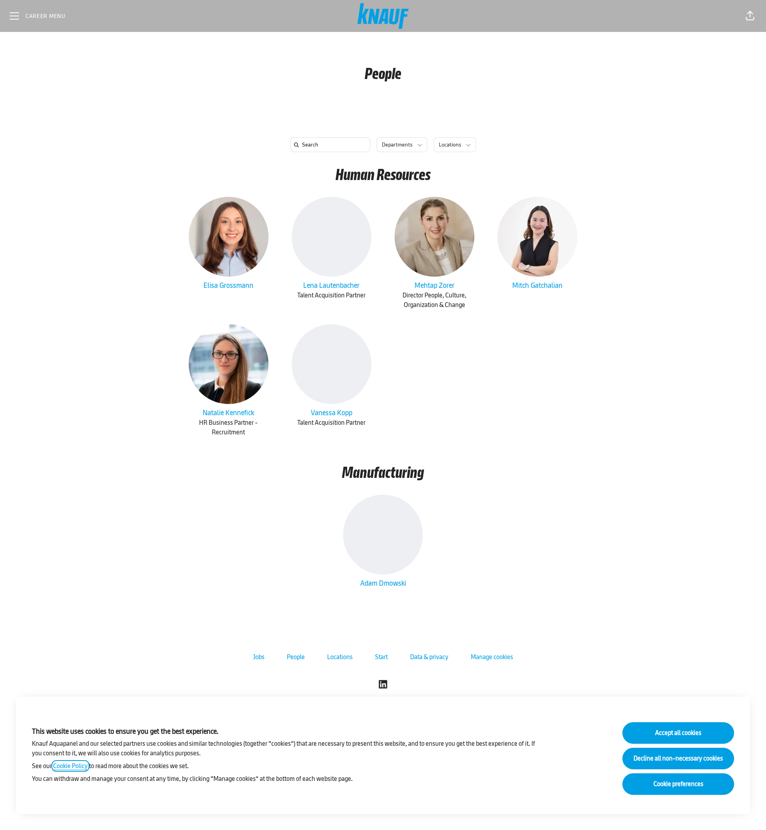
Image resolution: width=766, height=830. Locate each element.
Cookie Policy (70, 766)
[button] (750, 16)
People (296, 657)
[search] (332, 145)
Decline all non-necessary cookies (678, 758)
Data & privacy (429, 657)
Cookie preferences (678, 784)
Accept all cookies (678, 733)
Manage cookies (492, 657)
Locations (340, 657)
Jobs (259, 657)
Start (381, 657)
